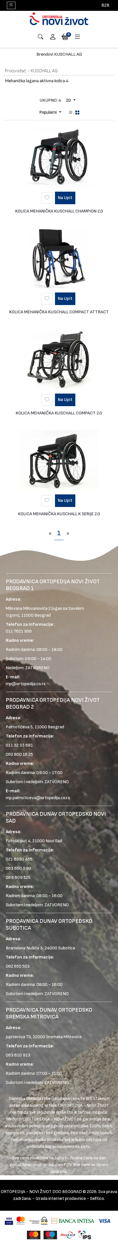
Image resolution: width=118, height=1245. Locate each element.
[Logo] (59, 19)
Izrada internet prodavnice (61, 1198)
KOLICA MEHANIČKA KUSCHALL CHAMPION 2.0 (59, 211)
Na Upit (65, 198)
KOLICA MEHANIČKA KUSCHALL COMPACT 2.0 (59, 413)
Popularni (48, 112)
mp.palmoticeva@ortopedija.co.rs (38, 798)
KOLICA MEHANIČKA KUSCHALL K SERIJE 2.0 (59, 514)
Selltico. (97, 1198)
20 (69, 100)
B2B (105, 5)
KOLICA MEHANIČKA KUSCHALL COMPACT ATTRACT (59, 312)
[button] (53, 37)
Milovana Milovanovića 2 (28, 608)
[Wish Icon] (47, 198)
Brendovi (44, 54)
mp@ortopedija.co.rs (26, 684)
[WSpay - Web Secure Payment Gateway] (38, 1220)
